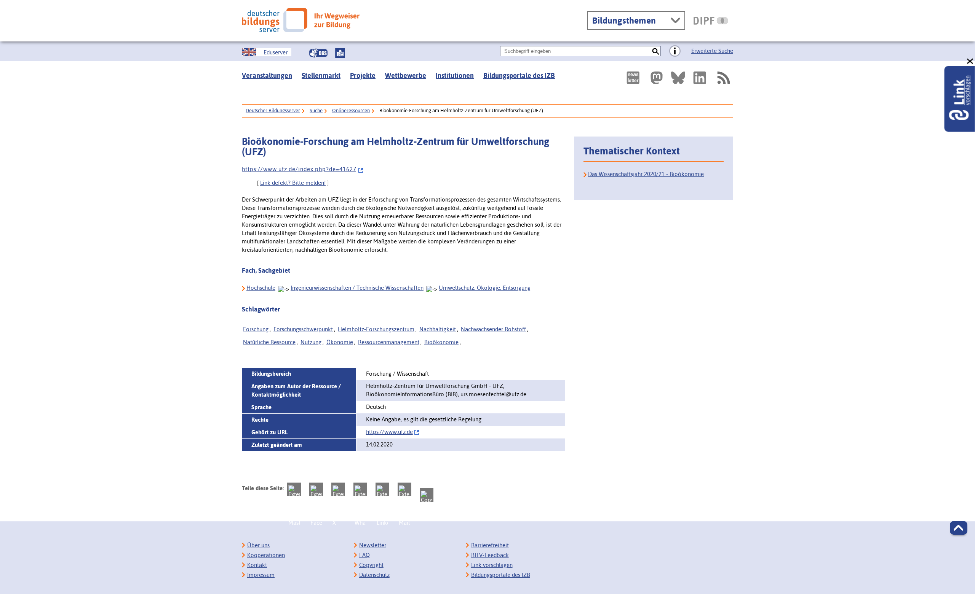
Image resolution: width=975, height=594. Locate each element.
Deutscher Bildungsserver (273, 110)
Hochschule (260, 287)
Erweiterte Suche (712, 51)
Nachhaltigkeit (437, 329)
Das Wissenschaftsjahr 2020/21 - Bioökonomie (646, 174)
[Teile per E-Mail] (404, 489)
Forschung (256, 329)
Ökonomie (339, 342)
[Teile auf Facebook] (316, 489)
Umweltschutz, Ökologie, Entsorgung (485, 287)
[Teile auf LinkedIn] (382, 489)
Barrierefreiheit (490, 545)
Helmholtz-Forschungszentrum (376, 329)
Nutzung (310, 342)
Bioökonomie (441, 342)
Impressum (261, 575)
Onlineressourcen (351, 110)
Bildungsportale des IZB (519, 75)
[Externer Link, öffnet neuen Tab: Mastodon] (657, 78)
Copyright (371, 565)
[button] (958, 528)
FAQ (364, 555)
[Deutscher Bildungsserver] (301, 20)
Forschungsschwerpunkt (303, 329)
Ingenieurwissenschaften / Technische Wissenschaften (357, 287)
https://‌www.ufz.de (389, 432)
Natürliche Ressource (269, 342)
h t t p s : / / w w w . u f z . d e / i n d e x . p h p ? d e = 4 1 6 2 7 (299, 169)
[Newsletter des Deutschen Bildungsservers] (633, 78)
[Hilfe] (675, 51)
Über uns (258, 545)
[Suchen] (655, 51)
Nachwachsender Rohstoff (493, 329)
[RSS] (723, 78)
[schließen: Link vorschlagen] (970, 61)
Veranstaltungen (267, 75)
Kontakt (257, 565)
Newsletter (372, 545)
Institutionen (455, 75)
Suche (316, 110)
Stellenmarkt (321, 75)
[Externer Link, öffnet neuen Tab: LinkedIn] (700, 78)
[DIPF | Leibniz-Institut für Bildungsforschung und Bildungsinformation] (711, 20)
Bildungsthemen (624, 20)
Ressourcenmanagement (388, 342)
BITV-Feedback (490, 555)
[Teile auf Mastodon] (294, 489)
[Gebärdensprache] (318, 53)
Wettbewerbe (405, 75)
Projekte (363, 75)
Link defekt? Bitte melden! (293, 182)
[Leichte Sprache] (340, 53)
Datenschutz (374, 575)
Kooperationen (266, 555)
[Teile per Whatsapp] (360, 489)
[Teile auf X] (338, 489)
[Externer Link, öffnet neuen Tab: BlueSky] (678, 78)
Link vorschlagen (492, 565)
